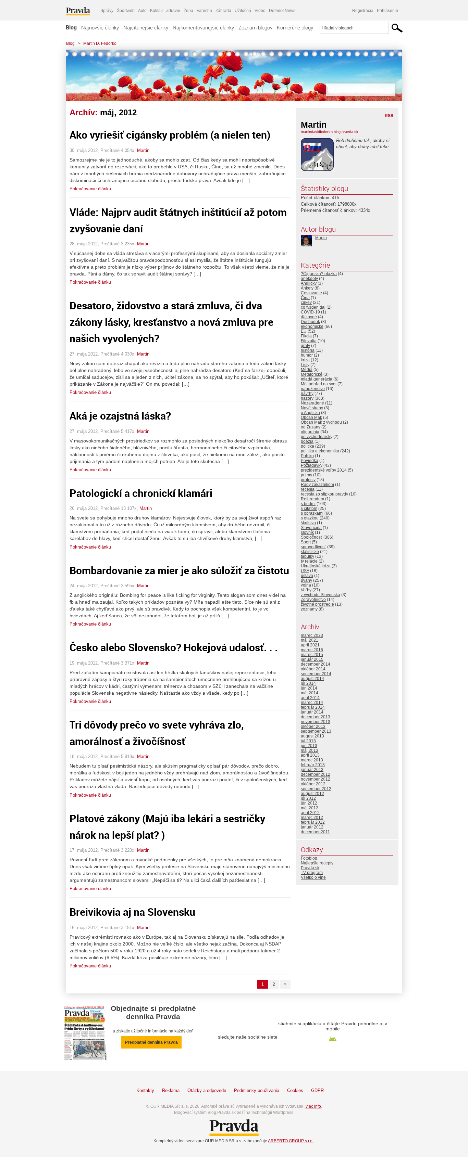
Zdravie (173, 10)
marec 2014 (312, 702)
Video (260, 10)
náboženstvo (313, 388)
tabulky (307, 556)
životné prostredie (317, 604)
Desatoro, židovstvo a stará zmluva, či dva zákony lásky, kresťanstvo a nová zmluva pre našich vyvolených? (171, 321)
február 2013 (313, 764)
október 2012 (313, 784)
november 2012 (315, 779)
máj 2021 (309, 640)
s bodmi (308, 503)
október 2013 (313, 726)
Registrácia (362, 10)
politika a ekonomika (320, 451)
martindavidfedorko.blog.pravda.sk (329, 132)
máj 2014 (309, 693)
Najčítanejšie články (145, 27)
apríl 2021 (310, 645)
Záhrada (223, 10)
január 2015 (312, 659)
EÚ (304, 331)
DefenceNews (282, 10)
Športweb (126, 10)
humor (307, 355)
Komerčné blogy (295, 27)
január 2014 (312, 712)
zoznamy (309, 609)
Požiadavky (311, 465)
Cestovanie (311, 293)
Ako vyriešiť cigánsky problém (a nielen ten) (170, 135)
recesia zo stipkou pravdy (324, 494)
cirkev (306, 302)
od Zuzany (310, 427)
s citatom (309, 508)
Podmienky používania (256, 1090)
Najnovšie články (100, 27)
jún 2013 (309, 745)
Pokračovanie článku (90, 188)
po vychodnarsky (316, 436)
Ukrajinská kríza (316, 566)
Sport (306, 542)
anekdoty (309, 278)
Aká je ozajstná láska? (120, 416)
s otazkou (310, 518)
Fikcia (306, 336)
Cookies (295, 1090)
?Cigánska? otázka (319, 273)
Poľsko (307, 455)
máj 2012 (309, 808)
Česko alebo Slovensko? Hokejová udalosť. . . (174, 647)
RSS (389, 115)
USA (305, 570)
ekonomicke (312, 326)
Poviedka (309, 460)
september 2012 (316, 788)
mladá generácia (316, 379)
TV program (312, 872)
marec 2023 (312, 635)
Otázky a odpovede (206, 1090)
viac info (313, 1106)
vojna (306, 585)
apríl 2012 (310, 812)
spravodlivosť (313, 546)
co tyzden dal (313, 307)
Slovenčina (311, 527)
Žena (188, 10)
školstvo (308, 522)
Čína (305, 297)
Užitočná (243, 10)
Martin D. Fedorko (99, 43)
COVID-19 (310, 312)
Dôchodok (310, 321)
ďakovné (309, 316)
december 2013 (315, 717)
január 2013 (312, 769)
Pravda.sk (310, 867)
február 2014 (313, 707)
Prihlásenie (387, 10)
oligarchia (310, 431)
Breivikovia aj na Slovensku (132, 912)
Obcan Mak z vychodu (321, 422)
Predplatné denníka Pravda (151, 1042)
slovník (307, 532)
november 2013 (315, 721)
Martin (143, 150)
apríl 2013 (310, 755)
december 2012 (315, 774)
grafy (305, 345)
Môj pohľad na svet (318, 384)
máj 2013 (309, 750)
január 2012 (312, 827)
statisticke (310, 551)
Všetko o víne (313, 877)
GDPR (317, 1090)
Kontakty (145, 1090)
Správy (106, 10)
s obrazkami (312, 513)
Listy (305, 364)
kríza (305, 360)
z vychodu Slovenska (320, 594)
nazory (307, 398)
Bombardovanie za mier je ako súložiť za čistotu (179, 570)
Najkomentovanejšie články (203, 27)
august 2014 (312, 678)
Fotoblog (309, 858)
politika (307, 446)
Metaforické (311, 374)
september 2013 (316, 731)
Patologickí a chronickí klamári (141, 493)
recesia (308, 489)
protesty (308, 479)
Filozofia (309, 340)
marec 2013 (312, 760)
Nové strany (312, 408)
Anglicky (309, 283)
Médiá (306, 369)
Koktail (156, 10)
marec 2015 (312, 654)
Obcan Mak (311, 417)
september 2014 (316, 673)
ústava (307, 575)
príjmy (306, 475)
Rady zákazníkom (317, 484)
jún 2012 (309, 803)
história (308, 350)
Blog (71, 27)
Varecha (204, 10)
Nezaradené (312, 403)
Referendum (312, 499)
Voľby (306, 590)
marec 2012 (312, 817)
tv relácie (309, 561)
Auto (142, 10)
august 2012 (312, 793)
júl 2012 (308, 798)
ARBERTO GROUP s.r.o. (290, 1141)
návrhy (307, 393)
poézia (307, 441)
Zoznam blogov (255, 27)
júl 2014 (308, 683)
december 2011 (315, 832)
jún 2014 (309, 688)
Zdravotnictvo (313, 599)
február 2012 (313, 822)
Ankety (307, 288)
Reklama (171, 1090)
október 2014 (313, 669)
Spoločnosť (311, 537)
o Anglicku (310, 412)
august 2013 (312, 736)
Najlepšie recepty (317, 863)
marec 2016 (312, 649)
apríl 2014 (310, 697)
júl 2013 (308, 740)
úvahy (306, 580)
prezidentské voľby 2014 (324, 470)
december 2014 (315, 664)
